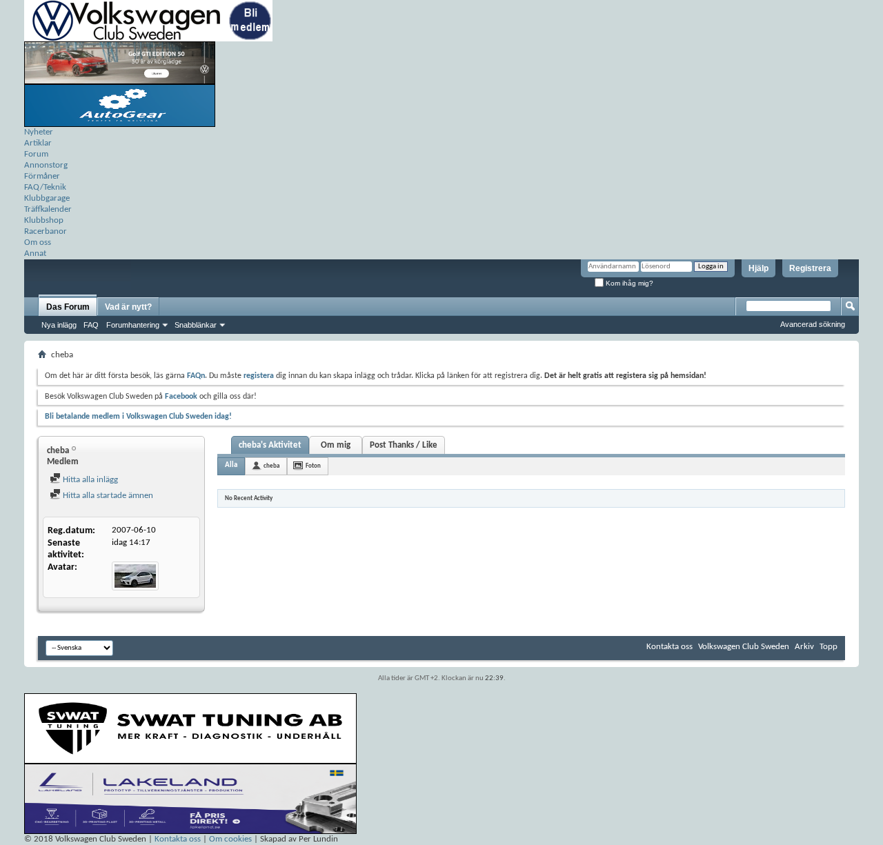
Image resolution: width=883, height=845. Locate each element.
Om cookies (230, 839)
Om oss (37, 242)
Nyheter (38, 132)
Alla (231, 465)
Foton (313, 466)
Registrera (810, 268)
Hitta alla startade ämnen (107, 495)
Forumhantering (132, 325)
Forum (36, 154)
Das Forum (68, 307)
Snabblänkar (196, 325)
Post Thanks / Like (403, 445)
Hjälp (758, 268)
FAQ (91, 325)
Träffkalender (48, 209)
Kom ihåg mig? (628, 283)
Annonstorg (46, 165)
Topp (828, 646)
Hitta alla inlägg (89, 479)
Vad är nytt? (128, 307)
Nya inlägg (59, 325)
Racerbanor (45, 231)
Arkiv (804, 646)
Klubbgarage (47, 198)
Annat (35, 253)
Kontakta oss (669, 646)
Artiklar (38, 143)
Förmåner (42, 176)
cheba (271, 466)
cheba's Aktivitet (270, 445)
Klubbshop (43, 220)
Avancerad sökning (812, 324)
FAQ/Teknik (45, 187)
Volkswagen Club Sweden (743, 646)
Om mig (335, 445)
